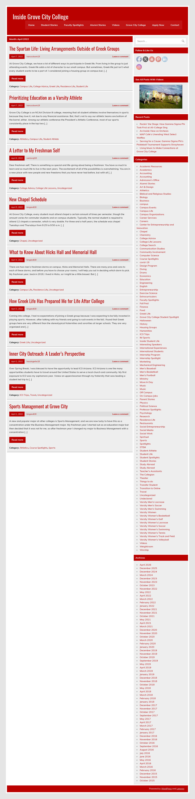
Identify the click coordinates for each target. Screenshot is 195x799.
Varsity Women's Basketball (155, 515)
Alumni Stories (98, 25)
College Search (148, 245)
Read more (17, 78)
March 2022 (146, 599)
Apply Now (158, 25)
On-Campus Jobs (149, 395)
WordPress (166, 788)
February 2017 (148, 729)
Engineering (146, 282)
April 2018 (145, 691)
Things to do (146, 481)
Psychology (146, 412)
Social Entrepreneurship (152, 426)
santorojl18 (32, 158)
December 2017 (148, 705)
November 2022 (148, 588)
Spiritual (144, 436)
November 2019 (148, 653)
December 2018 (148, 677)
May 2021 (145, 619)
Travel (33, 395)
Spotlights (145, 443)
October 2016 (147, 742)
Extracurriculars (148, 296)
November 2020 (148, 633)
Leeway (180, 788)
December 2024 (148, 571)
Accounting (146, 173)
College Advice (40, 86)
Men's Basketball (149, 371)
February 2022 (148, 602)
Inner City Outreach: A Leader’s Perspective (47, 353)
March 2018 (146, 694)
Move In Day (146, 382)
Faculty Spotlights (74, 25)
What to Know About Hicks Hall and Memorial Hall (53, 252)
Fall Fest (144, 303)
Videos (115, 25)
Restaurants (146, 423)
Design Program (148, 265)
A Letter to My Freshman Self (34, 150)
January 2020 (147, 646)
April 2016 (145, 763)
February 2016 (148, 770)
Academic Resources (151, 166)
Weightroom (146, 546)
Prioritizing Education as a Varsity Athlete (45, 97)
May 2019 (145, 664)
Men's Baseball (148, 368)
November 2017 (148, 708)
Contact (175, 25)
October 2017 (147, 712)
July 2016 (145, 753)
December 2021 (148, 609)
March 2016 (146, 766)
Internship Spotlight (150, 358)
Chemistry (145, 234)
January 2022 (147, 605)
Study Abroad (147, 464)
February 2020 (148, 643)
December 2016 (148, 736)
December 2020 (148, 629)
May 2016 (145, 759)
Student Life (82, 86)
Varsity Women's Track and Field (157, 536)
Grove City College (136, 25)
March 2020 (146, 640)
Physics (144, 402)
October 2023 (147, 585)
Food (142, 310)
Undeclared (146, 498)
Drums (143, 272)
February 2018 (148, 698)
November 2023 (148, 581)
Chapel (23, 240)
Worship (144, 549)
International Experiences (153, 347)
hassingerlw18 (33, 361)
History (143, 323)
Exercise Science (148, 293)
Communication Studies (152, 248)
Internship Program (150, 354)
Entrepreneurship (149, 289)
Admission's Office (149, 180)
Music (143, 385)
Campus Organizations (152, 214)
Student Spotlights (150, 457)
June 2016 (145, 756)
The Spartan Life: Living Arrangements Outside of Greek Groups (64, 48)
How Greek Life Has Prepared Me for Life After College (56, 300)
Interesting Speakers (151, 344)
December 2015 (148, 773)
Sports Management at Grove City (38, 406)
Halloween (145, 320)
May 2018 (145, 688)
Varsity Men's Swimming (153, 508)
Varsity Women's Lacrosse (154, 522)
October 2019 (147, 657)
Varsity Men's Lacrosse (152, 502)
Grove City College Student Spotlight (159, 317)
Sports (52, 447)
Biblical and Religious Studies (155, 193)
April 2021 (145, 623)
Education (145, 279)
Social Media (146, 430)
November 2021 (148, 612)
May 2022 (145, 592)
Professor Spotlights (150, 409)
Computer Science (149, 255)
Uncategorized (64, 188)
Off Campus (146, 392)
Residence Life (67, 86)
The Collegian (147, 474)
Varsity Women (148, 512)
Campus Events (148, 207)
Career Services (148, 217)
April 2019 (145, 667)
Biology (144, 197)
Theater (144, 478)
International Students (151, 351)
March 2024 (146, 575)
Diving (143, 269)
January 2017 (147, 732)
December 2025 (148, 568)
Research (145, 416)
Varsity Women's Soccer (153, 525)
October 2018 (147, 684)
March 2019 (146, 670)
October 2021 (147, 616)
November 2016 (148, 739)
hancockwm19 (33, 56)
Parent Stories (147, 399)
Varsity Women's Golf (151, 519)
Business (144, 200)
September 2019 (149, 660)
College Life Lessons (46, 188)
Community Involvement (152, 252)
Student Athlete (51, 139)
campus (144, 204)
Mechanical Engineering (152, 365)
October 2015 (147, 780)
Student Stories (49, 25)
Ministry (144, 378)
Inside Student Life (149, 341)
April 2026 (145, 564)
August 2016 (147, 749)
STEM (143, 447)
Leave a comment (120, 56)
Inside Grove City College (40, 16)
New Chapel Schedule (28, 199)
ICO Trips (24, 395)
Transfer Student (149, 484)
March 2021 (146, 626)
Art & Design (146, 186)
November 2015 (148, 777)
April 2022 (145, 595)
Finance (144, 306)
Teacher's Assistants (151, 471)
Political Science (148, 406)
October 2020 (147, 636)
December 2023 (148, 578)
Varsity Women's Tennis (152, 532)
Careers (144, 221)
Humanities (146, 330)
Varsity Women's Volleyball (154, 539)
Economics (145, 276)
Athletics (24, 139)
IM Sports (145, 337)
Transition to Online (150, 488)
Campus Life (26, 86)
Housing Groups (148, 327)
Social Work (146, 433)
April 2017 (145, 722)
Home (31, 25)
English (143, 286)
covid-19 (144, 262)
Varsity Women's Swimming (155, 529)
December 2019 (148, 650)
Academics (146, 169)
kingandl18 (31, 207)
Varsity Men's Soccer (151, 505)
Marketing (145, 361)
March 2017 (146, 725)
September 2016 (149, 746)
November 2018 (148, 681)
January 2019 (147, 674)
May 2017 (145, 718)
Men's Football (147, 375)
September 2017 (149, 715)
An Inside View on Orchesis (154, 130)
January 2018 (147, 701)
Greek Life (54, 86)
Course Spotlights (39, 447)
